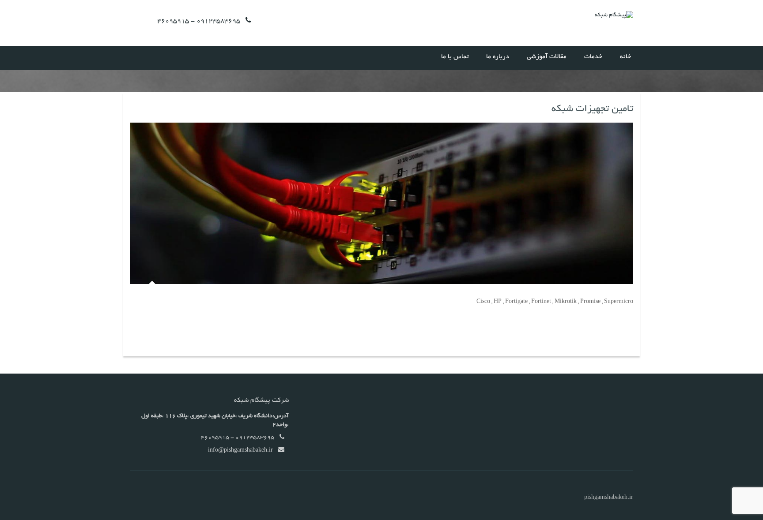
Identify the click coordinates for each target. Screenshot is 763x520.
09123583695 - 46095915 (198, 21)
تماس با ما (454, 56)
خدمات (593, 56)
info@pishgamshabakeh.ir (240, 451)
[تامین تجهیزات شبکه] (381, 203)
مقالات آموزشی (547, 56)
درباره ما (497, 56)
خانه (625, 56)
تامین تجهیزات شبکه (592, 109)
